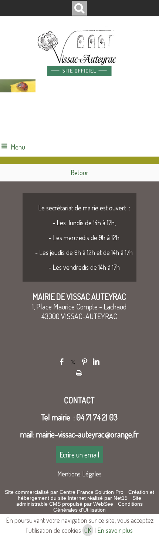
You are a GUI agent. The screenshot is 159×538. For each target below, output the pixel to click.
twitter (73, 361)
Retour (79, 172)
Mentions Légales (79, 474)
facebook (62, 361)
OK (87, 530)
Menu (18, 147)
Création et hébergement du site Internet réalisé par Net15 (86, 495)
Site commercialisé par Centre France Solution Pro (64, 492)
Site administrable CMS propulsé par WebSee (78, 501)
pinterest (85, 361)
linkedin (96, 361)
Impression (79, 372)
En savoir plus (115, 530)
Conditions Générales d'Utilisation (98, 507)
